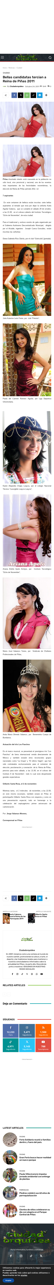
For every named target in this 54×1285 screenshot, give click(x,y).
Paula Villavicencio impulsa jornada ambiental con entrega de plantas (34, 1176)
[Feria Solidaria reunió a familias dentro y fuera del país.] (10, 1139)
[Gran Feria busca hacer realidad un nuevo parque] (10, 1157)
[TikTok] (22, 973)
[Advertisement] (27, 27)
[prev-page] (4, 994)
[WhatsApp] (27, 95)
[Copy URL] (33, 95)
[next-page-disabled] (9, 994)
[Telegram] (40, 95)
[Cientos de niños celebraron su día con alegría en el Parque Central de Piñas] (10, 1211)
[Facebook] (14, 95)
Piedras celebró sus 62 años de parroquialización (34, 1194)
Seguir (27, 1025)
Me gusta (11, 1025)
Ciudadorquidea (16, 86)
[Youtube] (42, 973)
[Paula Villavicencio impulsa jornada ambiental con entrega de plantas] (10, 1175)
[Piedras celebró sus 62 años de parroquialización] (10, 1193)
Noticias (12, 68)
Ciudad (19, 68)
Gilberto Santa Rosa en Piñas (41, 915)
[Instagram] (17, 973)
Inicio (5, 68)
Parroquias (24, 1190)
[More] (46, 95)
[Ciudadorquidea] (5, 86)
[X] (20, 95)
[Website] (32, 973)
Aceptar (8, 1280)
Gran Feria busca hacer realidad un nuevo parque (35, 1158)
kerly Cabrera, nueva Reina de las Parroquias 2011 (18, 916)
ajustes (24, 1275)
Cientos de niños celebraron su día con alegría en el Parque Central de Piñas (34, 1212)
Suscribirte (43, 1039)
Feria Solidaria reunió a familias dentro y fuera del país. (35, 1141)
